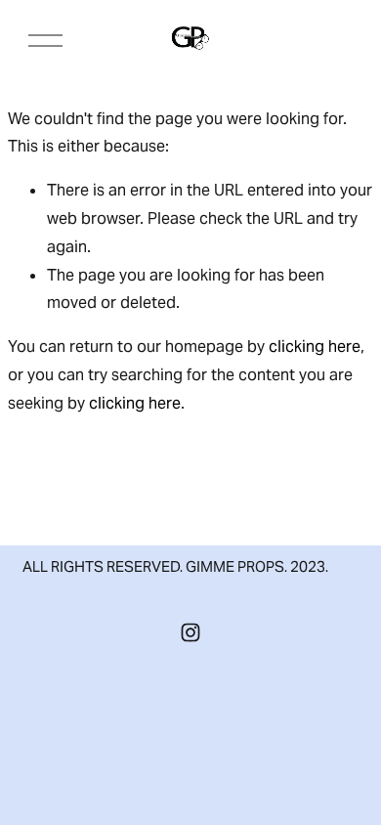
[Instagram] (190, 632)
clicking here (314, 346)
